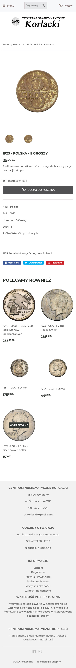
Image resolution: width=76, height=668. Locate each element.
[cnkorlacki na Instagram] (40, 652)
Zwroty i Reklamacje (38, 590)
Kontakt (38, 567)
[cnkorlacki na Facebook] (34, 652)
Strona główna (11, 44)
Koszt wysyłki (43, 166)
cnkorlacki (27, 661)
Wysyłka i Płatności (38, 586)
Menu (10, 5)
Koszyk (68, 5)
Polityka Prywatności (38, 576)
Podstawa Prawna (38, 581)
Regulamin (38, 572)
